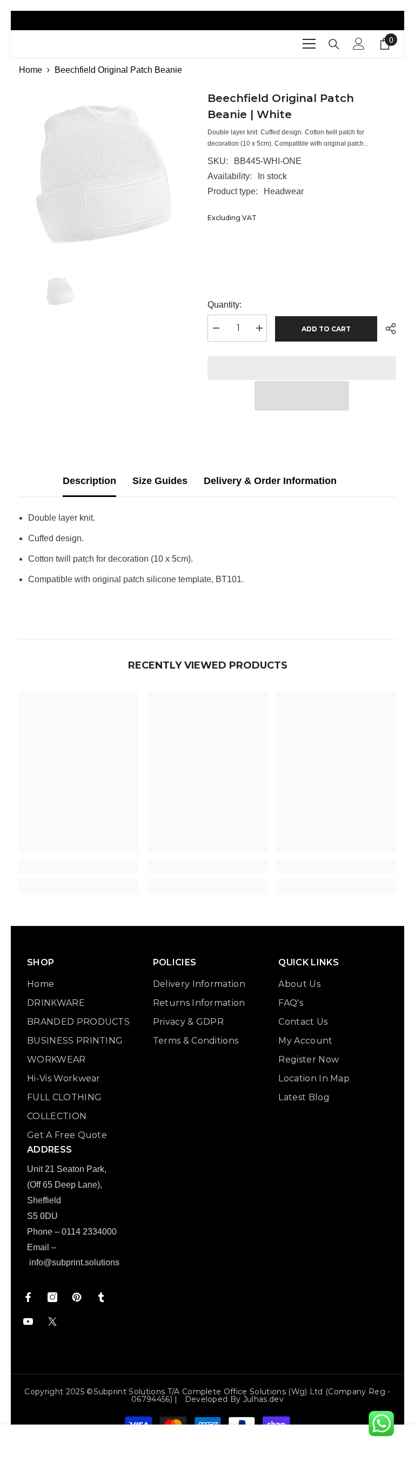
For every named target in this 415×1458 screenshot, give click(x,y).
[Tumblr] (101, 1297)
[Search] (333, 44)
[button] (302, 396)
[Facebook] (28, 1297)
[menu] (309, 43)
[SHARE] (386, 329)
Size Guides (160, 480)
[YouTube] (28, 1321)
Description (89, 480)
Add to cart (326, 329)
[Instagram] (52, 1297)
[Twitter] (52, 1321)
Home (30, 69)
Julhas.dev (263, 1399)
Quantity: (225, 304)
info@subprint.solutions (74, 1262)
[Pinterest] (77, 1297)
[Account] (359, 44)
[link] (79, 866)
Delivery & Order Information (270, 480)
